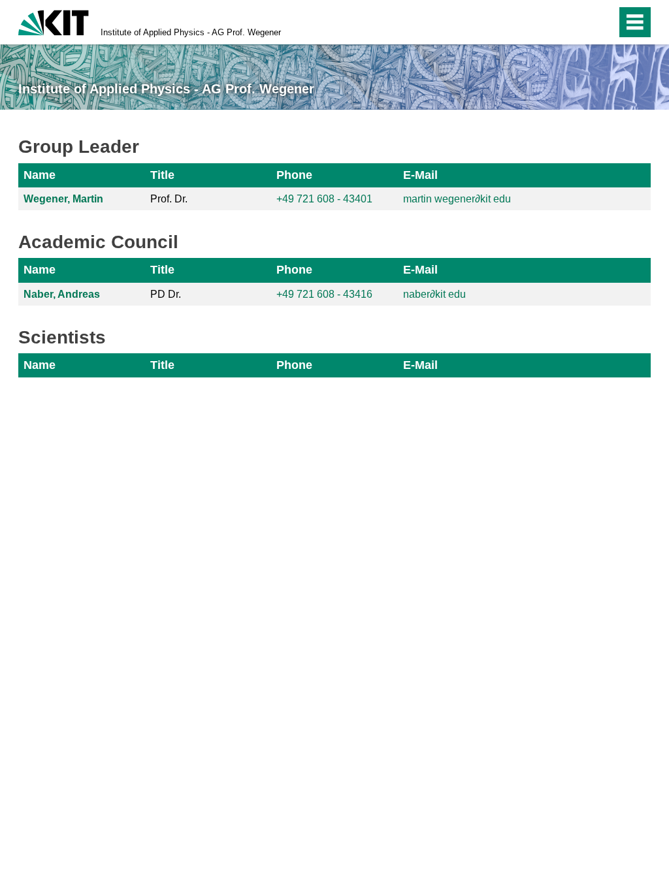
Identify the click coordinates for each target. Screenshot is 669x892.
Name (40, 175)
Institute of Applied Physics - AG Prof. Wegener (191, 32)
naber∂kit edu (434, 294)
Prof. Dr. (169, 198)
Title (162, 175)
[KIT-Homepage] (53, 21)
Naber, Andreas (62, 294)
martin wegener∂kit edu (457, 198)
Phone (294, 175)
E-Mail (420, 175)
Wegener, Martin (63, 198)
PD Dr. (165, 294)
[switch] (578, 22)
